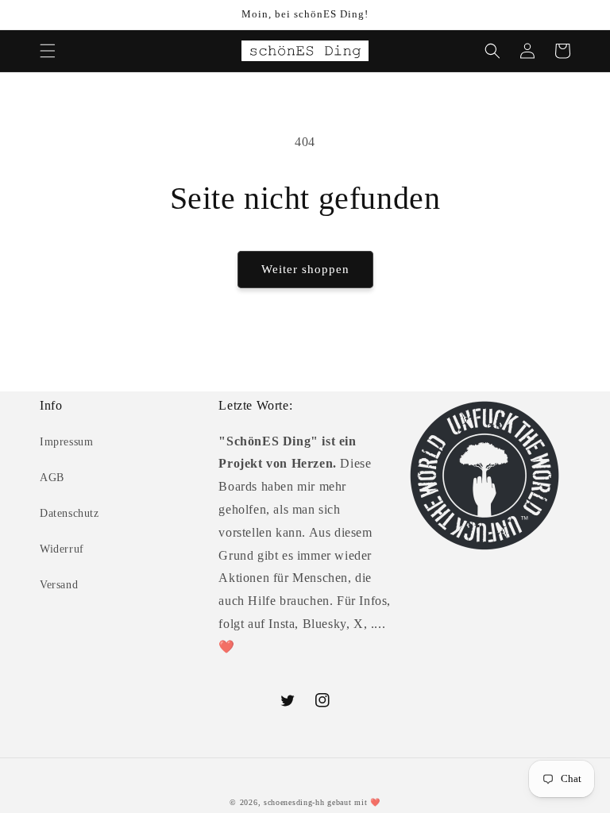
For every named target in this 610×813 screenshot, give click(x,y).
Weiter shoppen (305, 269)
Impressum (66, 442)
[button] (47, 50)
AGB (52, 478)
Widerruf (62, 549)
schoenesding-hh (294, 802)
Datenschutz (69, 513)
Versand (59, 585)
